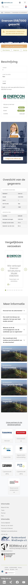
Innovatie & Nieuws (7, 528)
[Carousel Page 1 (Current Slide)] (5, 290)
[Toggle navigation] (25, 2)
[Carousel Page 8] (18, 290)
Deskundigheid (5, 523)
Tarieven (7, 569)
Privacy (20, 567)
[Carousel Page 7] (16, 290)
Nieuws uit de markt (7, 525)
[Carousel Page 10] (21, 290)
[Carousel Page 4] (10, 290)
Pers (2, 516)
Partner (3, 513)
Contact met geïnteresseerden (14, 46)
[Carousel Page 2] (7, 290)
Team (2, 510)
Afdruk (6, 567)
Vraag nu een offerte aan (13, 158)
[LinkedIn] (4, 582)
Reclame (12, 569)
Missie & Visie (5, 507)
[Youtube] (23, 582)
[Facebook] (17, 582)
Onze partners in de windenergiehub (14, 423)
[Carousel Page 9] (19, 290)
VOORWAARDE (13, 567)
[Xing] (10, 582)
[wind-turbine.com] (2, 12)
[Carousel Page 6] (14, 290)
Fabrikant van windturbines (9, 531)
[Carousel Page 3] (9, 290)
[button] (26, 7)
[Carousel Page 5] (12, 290)
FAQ (16, 569)
